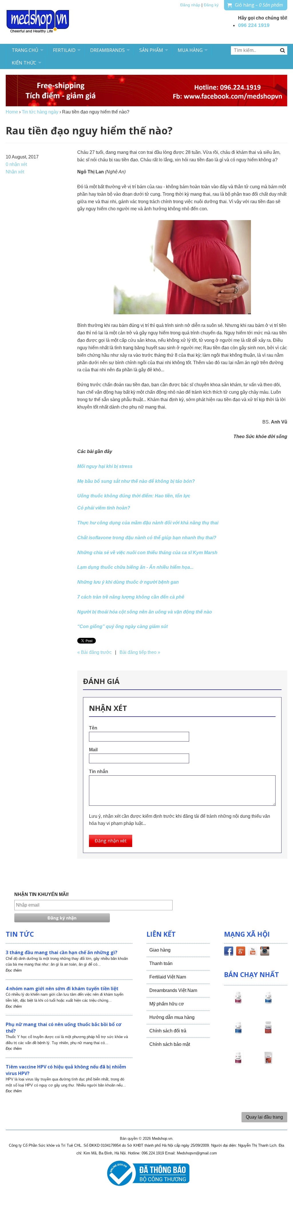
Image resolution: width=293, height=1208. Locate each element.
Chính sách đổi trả (167, 1030)
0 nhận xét (16, 164)
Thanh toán (161, 963)
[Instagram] (264, 952)
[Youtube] (252, 952)
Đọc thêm (14, 970)
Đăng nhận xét (110, 841)
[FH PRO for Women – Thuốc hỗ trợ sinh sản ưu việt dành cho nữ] (238, 1003)
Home (12, 111)
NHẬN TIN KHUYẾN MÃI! (41, 894)
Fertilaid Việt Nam (167, 976)
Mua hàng (190, 50)
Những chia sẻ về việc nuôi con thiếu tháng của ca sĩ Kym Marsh (147, 552)
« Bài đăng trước (94, 652)
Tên (93, 727)
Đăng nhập (190, 5)
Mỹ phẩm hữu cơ (166, 1003)
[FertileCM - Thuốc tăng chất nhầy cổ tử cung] (238, 1063)
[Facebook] (228, 952)
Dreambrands (107, 50)
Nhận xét (15, 171)
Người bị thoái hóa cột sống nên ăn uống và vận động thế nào (144, 611)
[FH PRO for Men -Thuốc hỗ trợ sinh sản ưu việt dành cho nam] (268, 1003)
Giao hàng (160, 950)
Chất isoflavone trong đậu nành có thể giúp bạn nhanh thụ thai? (146, 537)
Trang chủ (25, 50)
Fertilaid (64, 50)
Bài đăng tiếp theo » (140, 652)
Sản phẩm (151, 50)
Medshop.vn (162, 1138)
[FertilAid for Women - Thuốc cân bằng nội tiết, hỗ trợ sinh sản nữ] (268, 1033)
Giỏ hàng (259, 5)
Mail (93, 749)
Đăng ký (211, 5)
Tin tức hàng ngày (40, 111)
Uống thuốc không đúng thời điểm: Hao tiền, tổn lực (133, 495)
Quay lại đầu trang (264, 1117)
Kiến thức (24, 63)
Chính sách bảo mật (169, 1044)
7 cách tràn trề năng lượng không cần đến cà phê (130, 597)
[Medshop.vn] (38, 22)
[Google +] (240, 952)
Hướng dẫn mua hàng (172, 1017)
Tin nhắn (98, 771)
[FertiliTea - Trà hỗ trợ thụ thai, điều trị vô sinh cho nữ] (268, 1063)
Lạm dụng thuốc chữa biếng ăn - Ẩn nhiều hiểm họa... (135, 567)
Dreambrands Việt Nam (173, 990)
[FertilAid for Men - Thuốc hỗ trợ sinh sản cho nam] (238, 1033)
